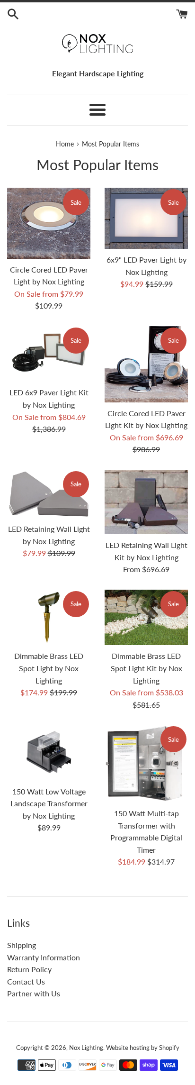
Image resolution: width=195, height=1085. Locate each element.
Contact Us (26, 981)
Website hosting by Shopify (142, 1047)
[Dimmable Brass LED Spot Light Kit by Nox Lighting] (146, 617)
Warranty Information (43, 957)
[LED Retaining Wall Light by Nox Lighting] (48, 494)
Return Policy (29, 969)
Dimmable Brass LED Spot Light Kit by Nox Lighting (146, 667)
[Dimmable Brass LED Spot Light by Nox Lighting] (48, 617)
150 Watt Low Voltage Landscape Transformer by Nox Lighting (49, 803)
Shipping (21, 944)
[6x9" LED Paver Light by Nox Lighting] (146, 218)
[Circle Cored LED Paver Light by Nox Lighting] (48, 223)
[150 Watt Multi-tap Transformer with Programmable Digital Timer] (146, 763)
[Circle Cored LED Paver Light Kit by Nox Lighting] (146, 364)
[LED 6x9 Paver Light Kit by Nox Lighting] (48, 354)
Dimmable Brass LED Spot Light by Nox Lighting (48, 667)
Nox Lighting (86, 1047)
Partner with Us (33, 993)
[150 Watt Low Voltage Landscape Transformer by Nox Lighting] (48, 752)
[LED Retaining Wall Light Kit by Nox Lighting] (146, 502)
